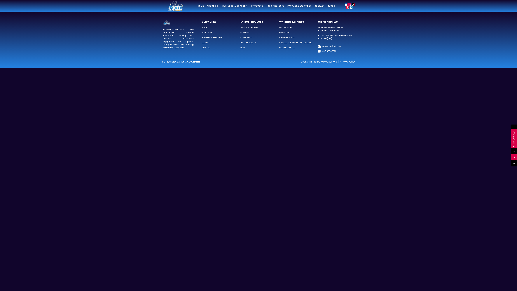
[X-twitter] (353, 4)
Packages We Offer (299, 6)
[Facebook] (346, 4)
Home (201, 6)
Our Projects (276, 6)
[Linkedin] (351, 7)
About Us (212, 6)
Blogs (331, 6)
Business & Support (234, 6)
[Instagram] (349, 4)
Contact (320, 6)
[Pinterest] (347, 7)
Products (257, 6)
